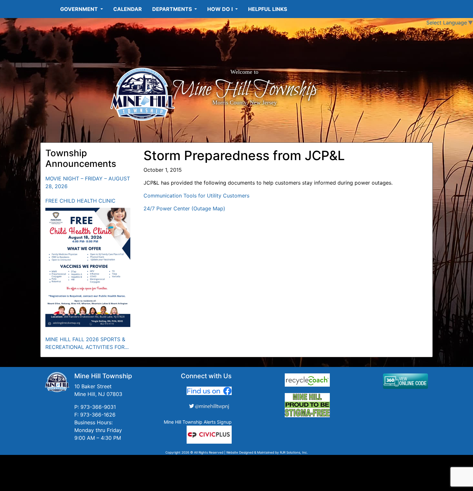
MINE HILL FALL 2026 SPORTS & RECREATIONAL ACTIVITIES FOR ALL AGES (85, 343)
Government (79, 9)
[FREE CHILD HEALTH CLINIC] (88, 267)
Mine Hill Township (244, 89)
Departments (172, 9)
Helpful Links (267, 9)
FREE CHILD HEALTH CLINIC (80, 200)
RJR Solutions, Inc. (294, 452)
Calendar (127, 9)
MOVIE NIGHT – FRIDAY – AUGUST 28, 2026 (87, 182)
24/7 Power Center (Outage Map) (184, 208)
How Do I (220, 9)
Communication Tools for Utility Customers (196, 195)
